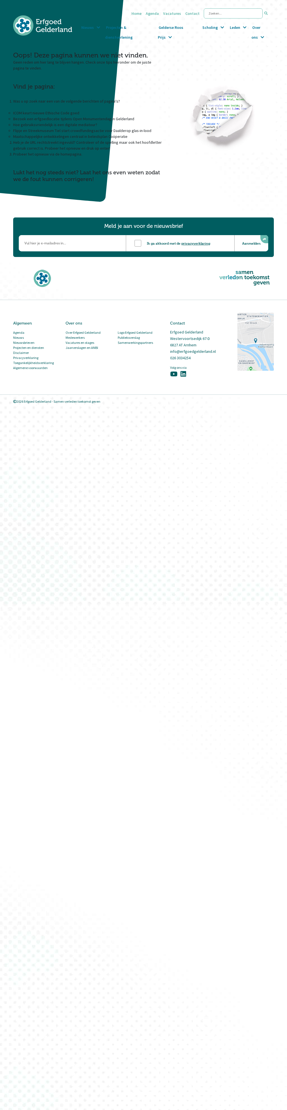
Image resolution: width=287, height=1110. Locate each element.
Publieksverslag (129, 337)
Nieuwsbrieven (23, 342)
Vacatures (172, 13)
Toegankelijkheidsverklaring (33, 363)
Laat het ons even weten (112, 172)
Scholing (210, 27)
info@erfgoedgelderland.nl (193, 351)
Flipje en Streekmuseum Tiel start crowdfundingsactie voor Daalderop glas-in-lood (82, 130)
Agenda (152, 13)
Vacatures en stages (80, 342)
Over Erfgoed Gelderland (83, 332)
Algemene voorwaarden (30, 368)
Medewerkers (75, 337)
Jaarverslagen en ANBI (82, 348)
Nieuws (87, 27)
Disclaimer (21, 353)
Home (136, 13)
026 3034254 (180, 357)
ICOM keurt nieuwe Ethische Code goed (46, 112)
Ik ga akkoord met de (178, 243)
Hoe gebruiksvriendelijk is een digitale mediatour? (55, 124)
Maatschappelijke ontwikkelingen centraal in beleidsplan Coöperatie (70, 136)
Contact (192, 13)
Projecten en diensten (28, 348)
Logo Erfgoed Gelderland (135, 332)
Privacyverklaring (25, 358)
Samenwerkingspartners (135, 342)
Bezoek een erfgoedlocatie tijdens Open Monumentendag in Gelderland (73, 118)
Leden (235, 27)
